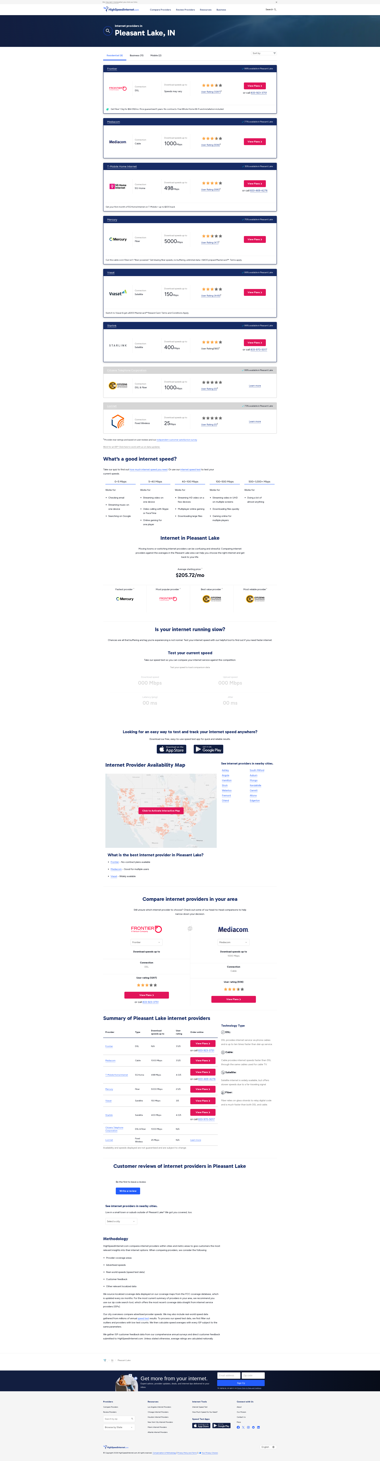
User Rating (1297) (211, 91)
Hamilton (227, 780)
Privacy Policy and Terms (187, 1453)
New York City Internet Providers (160, 1422)
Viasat (111, 272)
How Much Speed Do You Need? (205, 1412)
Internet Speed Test (199, 1407)
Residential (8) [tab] (115, 55)
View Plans (252, 85)
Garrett (254, 790)
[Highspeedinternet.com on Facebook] (238, 1428)
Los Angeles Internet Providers (159, 1407)
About (239, 1407)
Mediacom (113, 121)
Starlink (111, 325)
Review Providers (185, 9)
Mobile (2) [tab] (156, 55)
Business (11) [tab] (136, 55)
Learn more (255, 385)
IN (112, 1360)
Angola (225, 775)
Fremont (226, 795)
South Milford (257, 770)
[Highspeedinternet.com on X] (243, 1428)
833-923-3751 (259, 92)
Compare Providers (160, 9)
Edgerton (255, 800)
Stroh (225, 785)
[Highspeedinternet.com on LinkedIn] (258, 1428)
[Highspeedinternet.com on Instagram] (248, 1428)
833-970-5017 (259, 349)
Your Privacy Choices (210, 1453)
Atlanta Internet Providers (157, 1432)
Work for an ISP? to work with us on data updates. (131, 447)
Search (270, 9)
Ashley (225, 770)
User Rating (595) (210, 189)
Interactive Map (161, 810)
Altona (253, 795)
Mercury (112, 219)
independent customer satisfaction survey (177, 440)
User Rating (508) (210, 144)
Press (239, 1422)
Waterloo (227, 790)
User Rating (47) (209, 242)
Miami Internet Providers (157, 1427)
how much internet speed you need (148, 469)
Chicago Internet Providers (158, 1412)
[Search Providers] (132, 1419)
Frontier (112, 68)
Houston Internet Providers (158, 1417)
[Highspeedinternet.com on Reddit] (253, 1428)
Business (221, 9)
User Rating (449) (210, 295)
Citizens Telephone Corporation (126, 370)
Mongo (254, 780)
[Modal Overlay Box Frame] (190, 1381)
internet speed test (190, 469)
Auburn (253, 775)
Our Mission (241, 1412)
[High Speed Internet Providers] (121, 9)
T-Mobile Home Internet (122, 166)
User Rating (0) (209, 388)
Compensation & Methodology (164, 1453)
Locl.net (112, 406)
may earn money (112, 2)
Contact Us (241, 1417)
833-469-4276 (258, 190)
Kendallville (255, 785)
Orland (225, 800)
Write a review (127, 1191)
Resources (206, 9)
